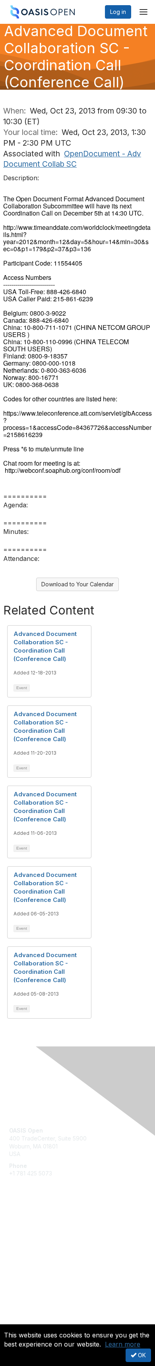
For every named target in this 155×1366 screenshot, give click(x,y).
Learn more (122, 1344)
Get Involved (26, 1225)
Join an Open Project (37, 1237)
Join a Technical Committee (45, 1249)
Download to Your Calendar (77, 584)
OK (141, 1355)
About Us (21, 1321)
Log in (118, 11)
